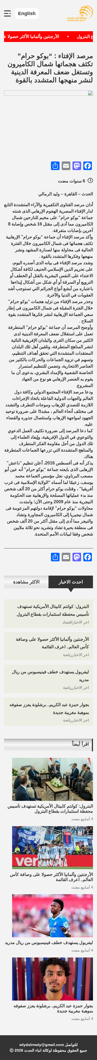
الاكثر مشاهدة (26, 581)
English (27, 13)
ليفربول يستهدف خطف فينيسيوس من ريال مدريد (49, 942)
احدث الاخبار (71, 581)
